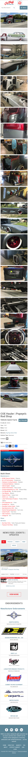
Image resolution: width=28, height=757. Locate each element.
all (4, 541)
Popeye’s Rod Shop (7, 525)
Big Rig (8, 433)
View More (14, 594)
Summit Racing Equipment (9, 510)
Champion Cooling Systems (9, 482)
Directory (11, 745)
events (17, 541)
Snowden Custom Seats (8, 506)
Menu (24, 7)
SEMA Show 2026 (10, 586)
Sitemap (14, 752)
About (5, 747)
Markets (18, 745)
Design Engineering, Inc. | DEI (10, 489)
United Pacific (6, 512)
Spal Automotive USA (8, 508)
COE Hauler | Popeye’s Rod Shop (10, 569)
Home (4, 745)
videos (14, 545)
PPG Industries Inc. (7, 502)
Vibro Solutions (6, 513)
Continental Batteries (7, 484)
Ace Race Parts (6, 523)
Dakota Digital (6, 486)
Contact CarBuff (14, 747)
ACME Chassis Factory (8, 478)
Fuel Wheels (5, 493)
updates (10, 541)
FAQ (24, 745)
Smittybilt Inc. (5, 504)
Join (23, 747)
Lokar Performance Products (10, 499)
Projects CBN (7, 438)
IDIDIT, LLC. (5, 497)
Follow (24, 420)
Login (15, 749)
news (23, 541)
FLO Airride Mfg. (6, 491)
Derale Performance (7, 487)
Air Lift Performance (7, 480)
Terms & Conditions (22, 751)
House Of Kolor (6, 495)
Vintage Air (5, 515)
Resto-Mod (14, 433)
